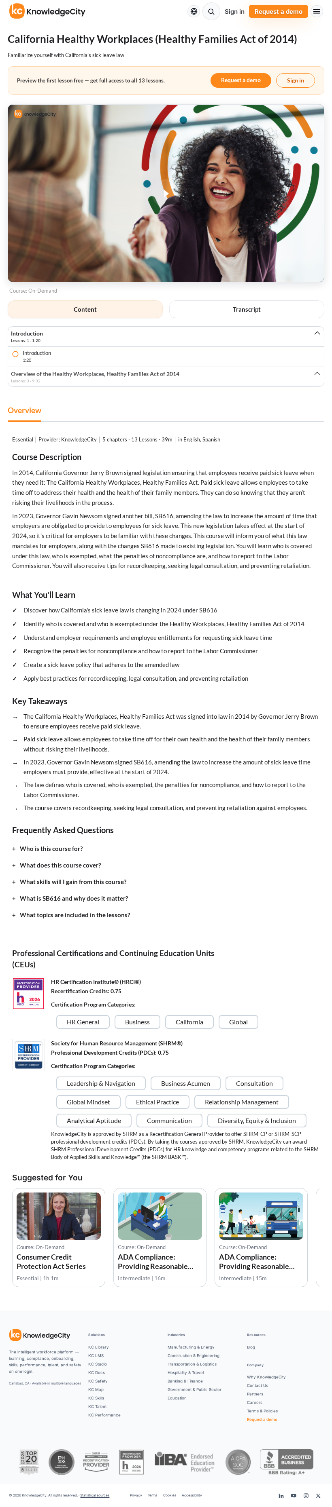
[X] (318, 1495)
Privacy (136, 1495)
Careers (254, 1402)
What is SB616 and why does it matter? (74, 898)
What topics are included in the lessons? (75, 915)
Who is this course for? (51, 849)
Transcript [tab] (247, 309)
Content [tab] (85, 309)
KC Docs (96, 1372)
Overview (24, 410)
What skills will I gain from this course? (73, 882)
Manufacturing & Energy (191, 1346)
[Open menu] (317, 11)
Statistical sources (94, 1495)
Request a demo (278, 11)
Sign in (235, 11)
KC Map (96, 1389)
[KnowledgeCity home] (47, 11)
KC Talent (97, 1406)
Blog (251, 1346)
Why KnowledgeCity (266, 1376)
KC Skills (96, 1397)
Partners (255, 1393)
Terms (152, 1495)
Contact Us (257, 1385)
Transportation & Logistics (192, 1363)
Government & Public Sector (194, 1389)
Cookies (169, 1495)
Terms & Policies (262, 1410)
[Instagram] (305, 1495)
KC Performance (104, 1414)
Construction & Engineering (193, 1355)
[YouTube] (293, 1495)
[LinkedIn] (281, 1495)
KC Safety (98, 1380)
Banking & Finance (185, 1380)
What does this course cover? (60, 865)
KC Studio (97, 1363)
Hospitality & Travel (186, 1372)
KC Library (98, 1346)
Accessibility (192, 1495)
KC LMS (96, 1355)
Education (177, 1397)
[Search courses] (211, 11)
